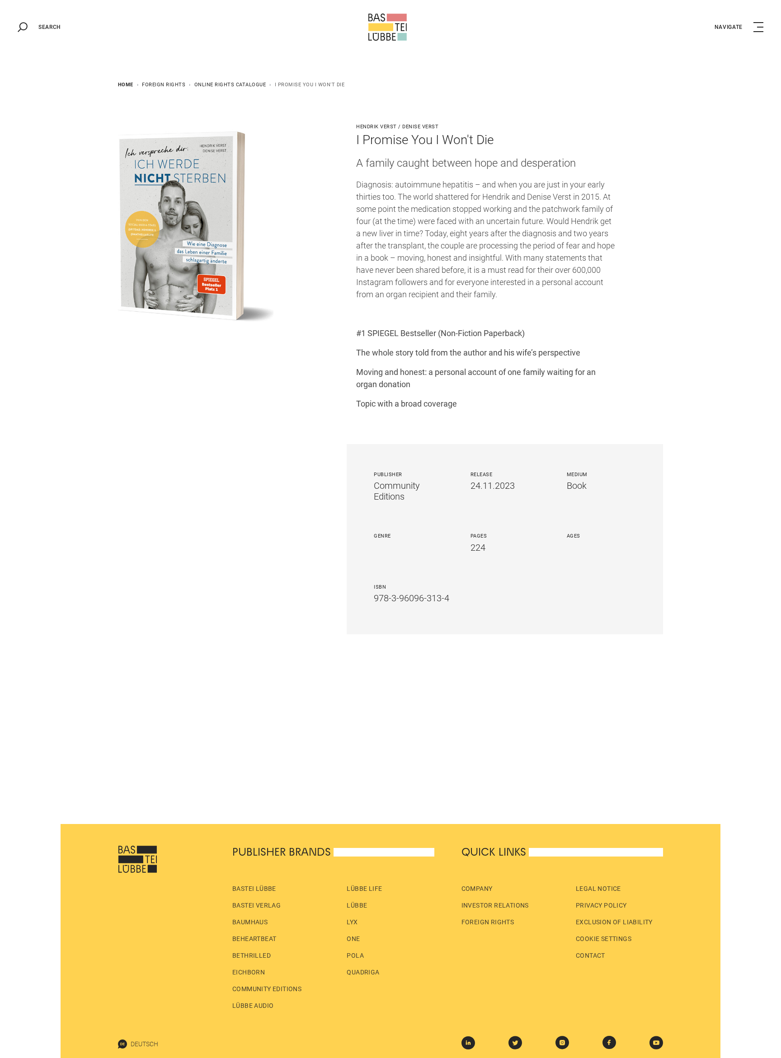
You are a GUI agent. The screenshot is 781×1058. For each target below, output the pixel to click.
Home (125, 85)
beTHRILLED (251, 955)
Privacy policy (601, 905)
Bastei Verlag (256, 905)
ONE (353, 938)
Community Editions (266, 988)
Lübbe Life (364, 888)
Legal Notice (598, 888)
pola (355, 955)
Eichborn (248, 972)
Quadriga (363, 972)
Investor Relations (495, 905)
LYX (352, 922)
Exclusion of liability (614, 922)
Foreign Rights (163, 85)
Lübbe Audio (252, 1005)
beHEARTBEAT (254, 938)
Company (477, 888)
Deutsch (144, 1044)
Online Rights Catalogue (230, 85)
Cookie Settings (603, 938)
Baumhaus (250, 922)
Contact (590, 955)
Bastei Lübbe (254, 888)
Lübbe (357, 905)
